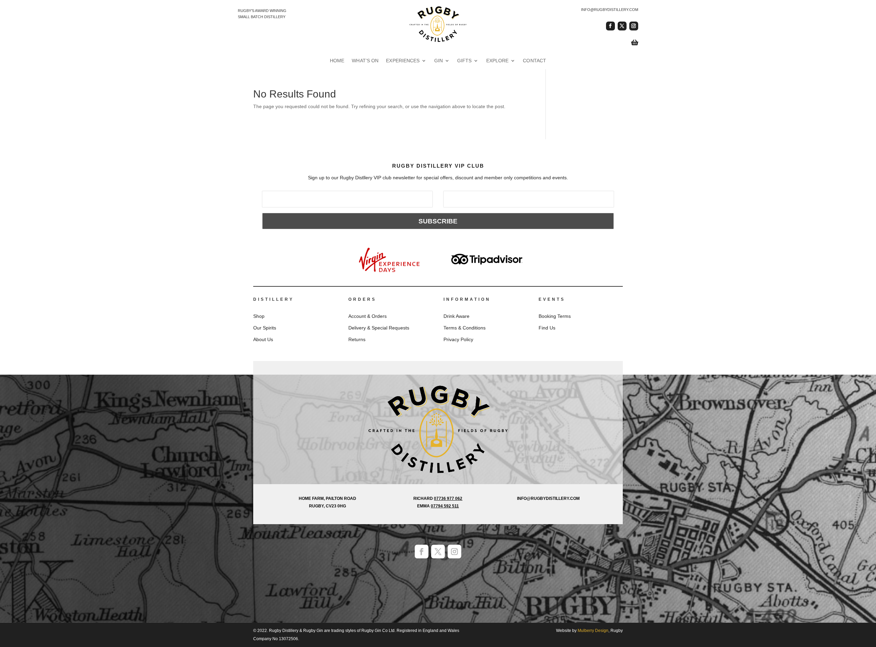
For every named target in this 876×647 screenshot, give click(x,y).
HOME (332, 60)
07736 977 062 (448, 498)
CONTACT (539, 60)
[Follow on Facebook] (610, 26)
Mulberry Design (593, 630)
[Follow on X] (622, 26)
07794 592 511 (445, 506)
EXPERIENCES (402, 60)
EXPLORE (500, 60)
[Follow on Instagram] (633, 26)
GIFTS (466, 60)
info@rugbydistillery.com (609, 10)
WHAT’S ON (361, 60)
